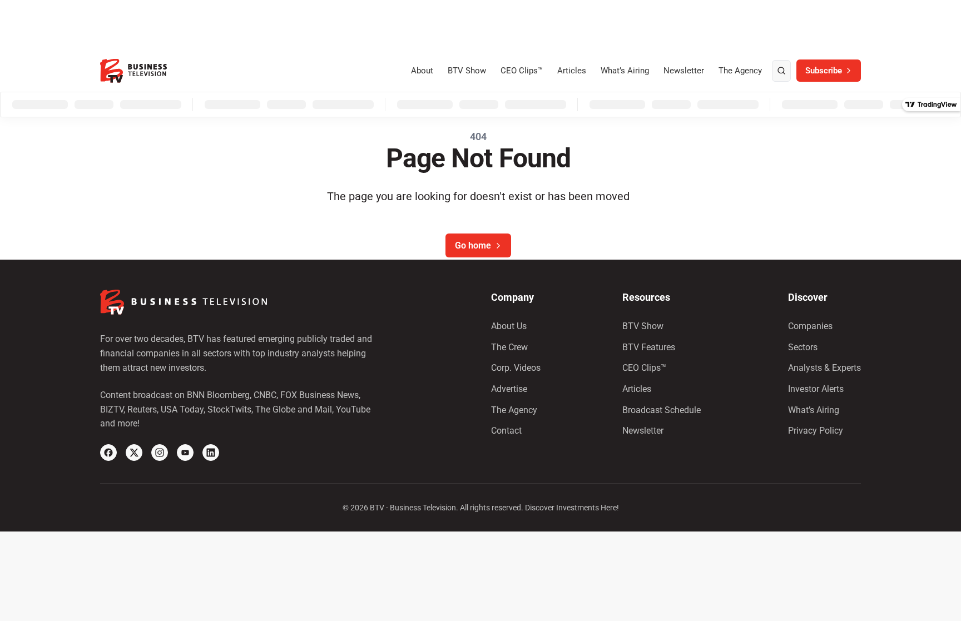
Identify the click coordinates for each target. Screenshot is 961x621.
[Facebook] (108, 452)
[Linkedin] (210, 452)
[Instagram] (159, 452)
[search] (781, 71)
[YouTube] (185, 452)
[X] (134, 452)
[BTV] (133, 71)
